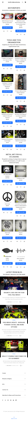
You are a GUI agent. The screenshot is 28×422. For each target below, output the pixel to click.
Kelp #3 (20, 233)
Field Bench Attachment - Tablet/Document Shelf (20, 140)
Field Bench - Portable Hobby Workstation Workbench (7, 84)
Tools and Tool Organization (14, 41)
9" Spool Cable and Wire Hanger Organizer (20, 92)
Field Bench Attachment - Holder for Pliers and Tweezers (7, 116)
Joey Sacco (10, 302)
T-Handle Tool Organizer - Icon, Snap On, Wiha (7, 59)
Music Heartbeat (20, 258)
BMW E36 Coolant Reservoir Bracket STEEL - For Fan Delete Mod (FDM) (20, 23)
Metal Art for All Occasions (14, 155)
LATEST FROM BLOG (14, 272)
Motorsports (14, 8)
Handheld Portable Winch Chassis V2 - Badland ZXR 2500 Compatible (20, 60)
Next (25, 16)
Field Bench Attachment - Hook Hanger (7, 140)
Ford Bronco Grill (20, 178)
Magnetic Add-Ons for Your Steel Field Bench (14, 294)
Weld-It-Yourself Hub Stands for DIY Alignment (14, 357)
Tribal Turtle (7, 233)
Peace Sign (7, 204)
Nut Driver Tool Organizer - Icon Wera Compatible (20, 115)
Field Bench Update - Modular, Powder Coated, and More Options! (14, 324)
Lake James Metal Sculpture (7, 175)
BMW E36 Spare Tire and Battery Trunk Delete (7, 22)
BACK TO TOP (14, 418)
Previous (2, 16)
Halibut (7, 258)
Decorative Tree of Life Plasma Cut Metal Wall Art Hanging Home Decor (20, 205)
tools (13, 320)
